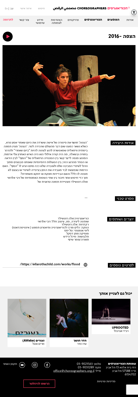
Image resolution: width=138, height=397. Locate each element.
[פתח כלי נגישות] (134, 12)
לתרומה (8, 20)
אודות (129, 20)
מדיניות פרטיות (106, 381)
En (6, 8)
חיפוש (41, 8)
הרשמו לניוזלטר (39, 384)
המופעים (113, 20)
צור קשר (24, 20)
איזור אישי (25, 8)
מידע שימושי (40, 21)
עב (11, 9)
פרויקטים (73, 20)
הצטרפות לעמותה (56, 21)
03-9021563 (85, 364)
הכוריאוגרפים (93, 20)
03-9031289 (86, 367)
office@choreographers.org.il (73, 371)
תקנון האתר (10, 364)
